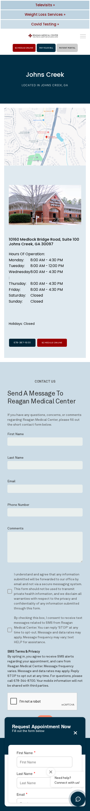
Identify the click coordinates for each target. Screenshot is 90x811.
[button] (83, 36)
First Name (25, 752)
